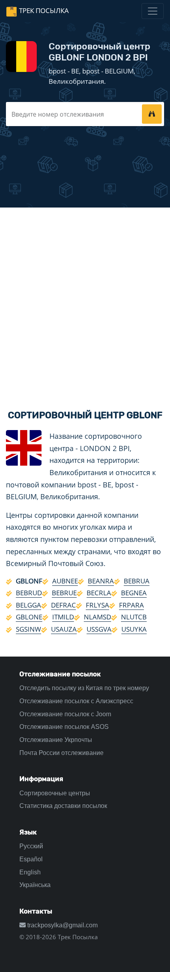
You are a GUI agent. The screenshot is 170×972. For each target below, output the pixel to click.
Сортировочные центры (54, 793)
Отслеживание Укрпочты (55, 739)
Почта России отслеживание (61, 752)
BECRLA (99, 592)
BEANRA (101, 580)
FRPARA (131, 605)
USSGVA (99, 629)
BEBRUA (136, 580)
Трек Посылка (44, 10)
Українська (35, 884)
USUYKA (134, 629)
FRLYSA (97, 605)
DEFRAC (63, 605)
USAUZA (64, 629)
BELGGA (28, 605)
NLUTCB (134, 616)
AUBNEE (65, 580)
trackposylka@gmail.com (62, 925)
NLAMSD (97, 616)
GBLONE (29, 616)
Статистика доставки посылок (63, 805)
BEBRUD (29, 592)
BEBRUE (64, 592)
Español (31, 859)
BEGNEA (134, 592)
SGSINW (28, 629)
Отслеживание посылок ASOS (64, 726)
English (30, 872)
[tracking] (152, 113)
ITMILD (63, 616)
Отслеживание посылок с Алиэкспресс (76, 701)
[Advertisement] (85, 302)
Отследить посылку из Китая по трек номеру (84, 688)
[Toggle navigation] (153, 11)
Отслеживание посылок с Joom (65, 714)
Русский (31, 846)
